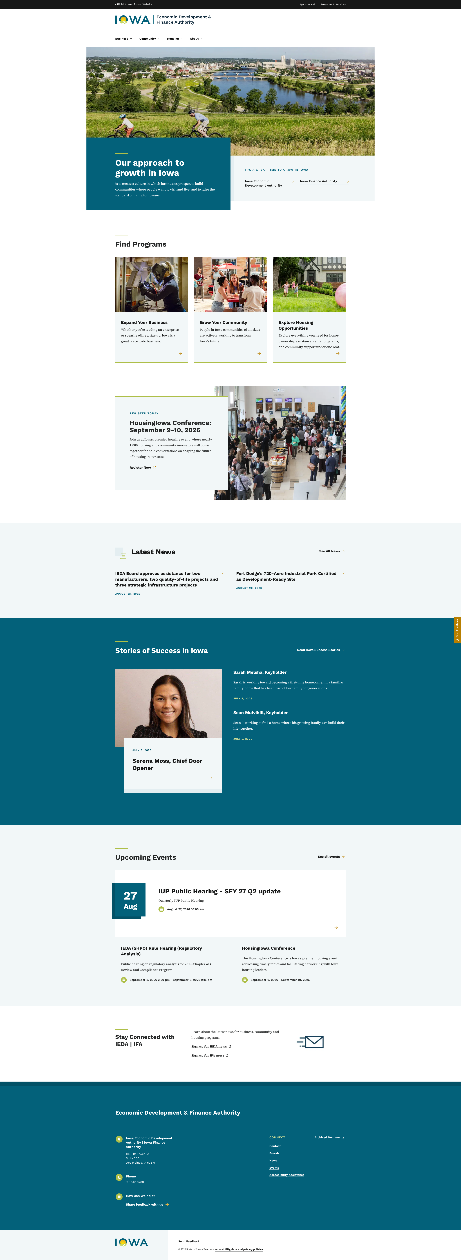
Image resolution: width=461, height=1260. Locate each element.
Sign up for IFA (207, 1055)
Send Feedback (189, 1241)
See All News (329, 551)
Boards (274, 1153)
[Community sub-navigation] (158, 39)
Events (274, 1167)
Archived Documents (329, 1137)
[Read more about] (336, 927)
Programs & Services (333, 4)
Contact (275, 1146)
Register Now (140, 467)
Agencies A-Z (307, 4)
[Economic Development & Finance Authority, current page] (133, 19)
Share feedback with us (144, 1204)
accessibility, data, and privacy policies (239, 1249)
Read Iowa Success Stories (318, 650)
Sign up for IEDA (209, 1046)
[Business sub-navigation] (131, 39)
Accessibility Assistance (286, 1175)
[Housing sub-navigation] (181, 39)
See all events (329, 856)
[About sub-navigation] (201, 39)
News (273, 1160)
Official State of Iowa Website (133, 4)
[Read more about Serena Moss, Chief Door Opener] (211, 778)
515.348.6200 (135, 1182)
